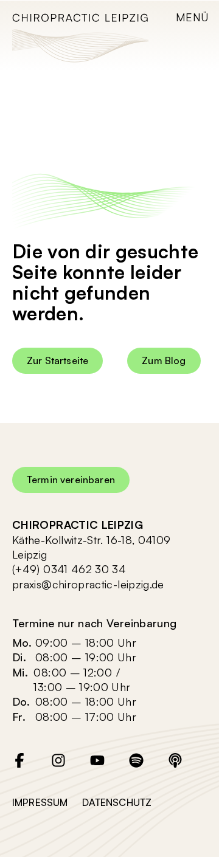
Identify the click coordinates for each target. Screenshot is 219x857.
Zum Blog (164, 360)
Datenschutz (116, 802)
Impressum (40, 802)
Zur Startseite (57, 360)
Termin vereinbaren (71, 479)
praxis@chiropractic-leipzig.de (88, 584)
